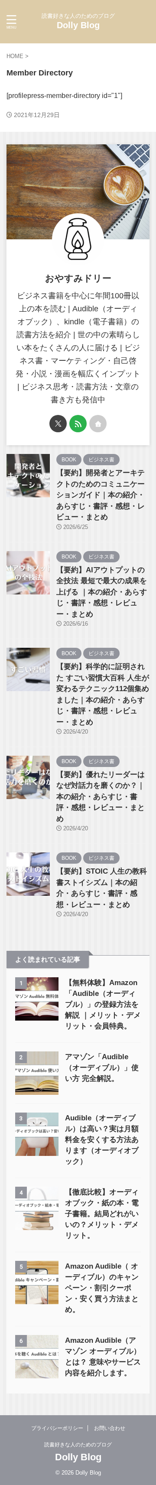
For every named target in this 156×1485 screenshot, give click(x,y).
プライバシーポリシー (57, 1428)
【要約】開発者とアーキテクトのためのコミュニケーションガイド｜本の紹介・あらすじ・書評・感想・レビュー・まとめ (100, 495)
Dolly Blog (78, 25)
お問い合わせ (109, 1428)
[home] (98, 423)
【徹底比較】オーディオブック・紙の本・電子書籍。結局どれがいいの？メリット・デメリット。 (102, 1214)
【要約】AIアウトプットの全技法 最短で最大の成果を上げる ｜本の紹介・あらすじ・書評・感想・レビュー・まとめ (101, 592)
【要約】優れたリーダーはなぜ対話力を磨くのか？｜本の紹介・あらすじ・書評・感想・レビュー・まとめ (100, 796)
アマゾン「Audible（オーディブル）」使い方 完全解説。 (102, 1068)
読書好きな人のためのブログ (78, 1445)
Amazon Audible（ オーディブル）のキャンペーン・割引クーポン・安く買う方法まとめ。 (102, 1288)
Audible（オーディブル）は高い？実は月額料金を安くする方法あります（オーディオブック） (102, 1139)
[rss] (78, 423)
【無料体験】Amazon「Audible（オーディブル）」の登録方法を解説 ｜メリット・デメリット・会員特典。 (103, 1004)
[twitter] (58, 423)
